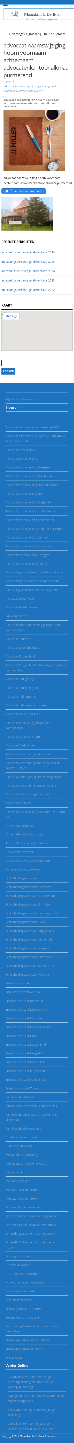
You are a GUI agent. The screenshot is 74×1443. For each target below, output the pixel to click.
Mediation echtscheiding (22, 1155)
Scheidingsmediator (19, 1300)
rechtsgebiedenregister (21, 1291)
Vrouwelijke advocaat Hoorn (24, 1349)
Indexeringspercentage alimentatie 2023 (28, 280)
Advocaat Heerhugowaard (23, 607)
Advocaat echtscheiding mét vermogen (32, 511)
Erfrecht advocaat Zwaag (22, 1088)
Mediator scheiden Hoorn (22, 1190)
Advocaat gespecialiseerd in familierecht (32, 581)
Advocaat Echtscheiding (21, 458)
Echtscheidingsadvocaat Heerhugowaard (33, 913)
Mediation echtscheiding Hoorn (26, 1163)
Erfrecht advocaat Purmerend (25, 1071)
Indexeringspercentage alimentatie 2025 (28, 262)
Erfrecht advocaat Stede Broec (26, 1079)
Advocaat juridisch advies (22, 648)
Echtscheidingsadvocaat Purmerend (29, 957)
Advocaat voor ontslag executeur (28, 794)
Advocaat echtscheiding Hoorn (26, 494)
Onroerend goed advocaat (23, 1207)
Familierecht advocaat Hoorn (25, 1128)
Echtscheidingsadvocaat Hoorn (26, 922)
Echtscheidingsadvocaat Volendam (29, 974)
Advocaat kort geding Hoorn (24, 688)
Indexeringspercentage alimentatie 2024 (28, 271)
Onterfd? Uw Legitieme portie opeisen (31, 1233)
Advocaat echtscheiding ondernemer (30, 520)
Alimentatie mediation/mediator (27, 843)
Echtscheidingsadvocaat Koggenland (30, 931)
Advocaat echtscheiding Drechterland (30, 476)
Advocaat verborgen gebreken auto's (30, 754)
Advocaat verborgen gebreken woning (31, 785)
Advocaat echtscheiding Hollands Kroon (32, 485)
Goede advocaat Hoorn (21, 1137)
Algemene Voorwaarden (22, 399)
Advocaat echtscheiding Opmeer (27, 537)
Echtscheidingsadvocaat (21, 878)
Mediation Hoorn (17, 1172)
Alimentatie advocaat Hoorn (24, 834)
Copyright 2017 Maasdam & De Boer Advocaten (29, 1436)
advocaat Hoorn (16, 616)
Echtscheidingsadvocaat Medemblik (29, 939)
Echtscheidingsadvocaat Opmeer (27, 948)
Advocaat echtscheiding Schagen (27, 555)
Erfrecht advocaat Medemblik (25, 1062)
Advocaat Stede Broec (20, 745)
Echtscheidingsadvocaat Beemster (28, 887)
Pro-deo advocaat (18, 1265)
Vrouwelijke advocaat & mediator (28, 1340)
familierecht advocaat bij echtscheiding (31, 1106)
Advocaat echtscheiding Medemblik (29, 502)
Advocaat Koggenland (20, 656)
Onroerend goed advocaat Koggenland (31, 1216)
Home (7, 82)
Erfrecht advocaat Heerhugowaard (28, 1027)
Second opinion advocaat (22, 1317)
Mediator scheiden (18, 1181)
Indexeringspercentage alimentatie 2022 (28, 290)
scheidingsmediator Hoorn (23, 1309)
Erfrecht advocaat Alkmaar (23, 992)
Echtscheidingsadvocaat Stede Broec (30, 966)
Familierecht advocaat (20, 1097)
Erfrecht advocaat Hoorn (22, 1036)
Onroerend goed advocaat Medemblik (31, 1225)
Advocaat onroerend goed (23, 714)
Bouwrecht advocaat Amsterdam (28, 861)
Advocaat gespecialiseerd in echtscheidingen (35, 572)
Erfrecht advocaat (17, 983)
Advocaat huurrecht (19, 639)
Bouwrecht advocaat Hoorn (24, 869)
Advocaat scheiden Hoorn (23, 737)
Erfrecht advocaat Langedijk (24, 1053)
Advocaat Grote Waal (20, 598)
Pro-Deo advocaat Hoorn (22, 1274)
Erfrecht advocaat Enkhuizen (24, 1018)
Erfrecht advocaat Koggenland (26, 1044)
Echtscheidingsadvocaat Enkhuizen (29, 904)
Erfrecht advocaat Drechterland (26, 1009)
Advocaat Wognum (18, 803)
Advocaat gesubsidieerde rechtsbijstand (32, 590)
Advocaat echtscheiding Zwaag (26, 564)
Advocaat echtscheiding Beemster (28, 467)
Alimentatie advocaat (20, 826)
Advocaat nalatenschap (21, 696)
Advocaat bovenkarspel (21, 450)
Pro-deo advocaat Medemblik (25, 1282)
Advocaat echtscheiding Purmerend (29, 546)
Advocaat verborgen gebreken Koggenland (34, 777)
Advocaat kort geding (20, 679)
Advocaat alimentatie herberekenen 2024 (33, 427)
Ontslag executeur (18, 1256)
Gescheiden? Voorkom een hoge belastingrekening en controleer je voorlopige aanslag (30, 1382)
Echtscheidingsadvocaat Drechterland (31, 896)
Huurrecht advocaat (19, 1146)
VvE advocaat (14, 1357)
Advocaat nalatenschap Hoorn (26, 705)
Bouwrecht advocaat (19, 852)
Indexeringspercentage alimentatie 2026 (28, 252)
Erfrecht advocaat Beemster (24, 1001)
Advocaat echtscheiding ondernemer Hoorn (35, 529)
